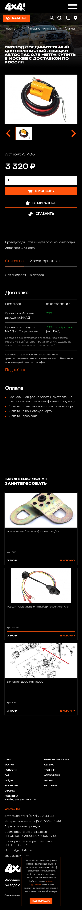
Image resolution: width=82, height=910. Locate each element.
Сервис (49, 765)
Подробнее (15, 370)
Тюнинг (49, 770)
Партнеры (50, 786)
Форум (9, 765)
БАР (7, 775)
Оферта (10, 791)
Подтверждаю (41, 901)
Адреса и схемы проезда (22, 826)
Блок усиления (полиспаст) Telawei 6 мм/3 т (33, 531)
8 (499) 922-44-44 (40, 816)
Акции (48, 780)
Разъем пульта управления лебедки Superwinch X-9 (37, 607)
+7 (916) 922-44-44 (46, 821)
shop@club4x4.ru (17, 856)
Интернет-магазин (41, 28)
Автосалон (52, 775)
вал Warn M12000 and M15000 (25, 682)
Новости (11, 770)
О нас (8, 760)
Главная (11, 28)
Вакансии (11, 786)
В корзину (67, 560)
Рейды (9, 780)
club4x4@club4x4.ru (19, 850)
